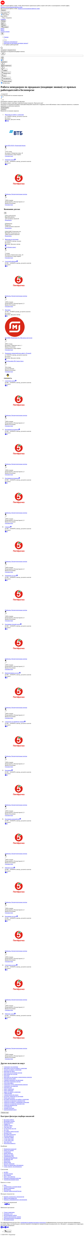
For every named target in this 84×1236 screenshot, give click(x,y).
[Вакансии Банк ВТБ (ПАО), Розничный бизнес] (43, 133)
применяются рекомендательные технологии (33, 1222)
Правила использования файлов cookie (29, 8)
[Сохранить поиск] (2, 58)
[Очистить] (3, 53)
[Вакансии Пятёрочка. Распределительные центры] (43, 179)
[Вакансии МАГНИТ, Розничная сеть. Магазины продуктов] (43, 327)
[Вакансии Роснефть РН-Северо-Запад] (43, 376)
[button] (2, 28)
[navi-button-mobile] (2, 33)
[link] (3, 25)
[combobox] (8, 50)
